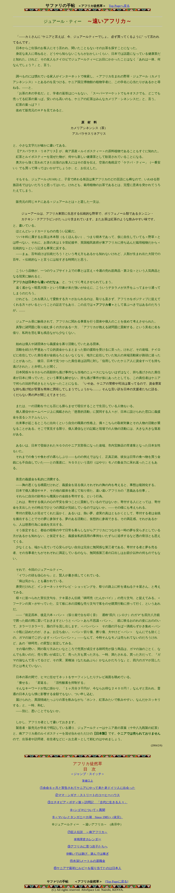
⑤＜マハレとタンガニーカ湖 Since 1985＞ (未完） (87, 817)
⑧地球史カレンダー (87, 839)
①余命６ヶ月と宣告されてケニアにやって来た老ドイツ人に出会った (87, 788)
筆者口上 (87, 780)
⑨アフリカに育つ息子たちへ (87, 846)
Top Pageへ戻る (119, 6)
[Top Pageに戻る (116, 881)
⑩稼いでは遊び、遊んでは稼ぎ (87, 853)
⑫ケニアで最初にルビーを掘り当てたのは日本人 (87, 868)
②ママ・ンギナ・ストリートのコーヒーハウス (87, 795)
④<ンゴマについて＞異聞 (87, 810)
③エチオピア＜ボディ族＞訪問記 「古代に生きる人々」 (87, 802)
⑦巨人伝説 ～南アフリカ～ (87, 832)
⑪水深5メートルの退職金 (87, 861)
